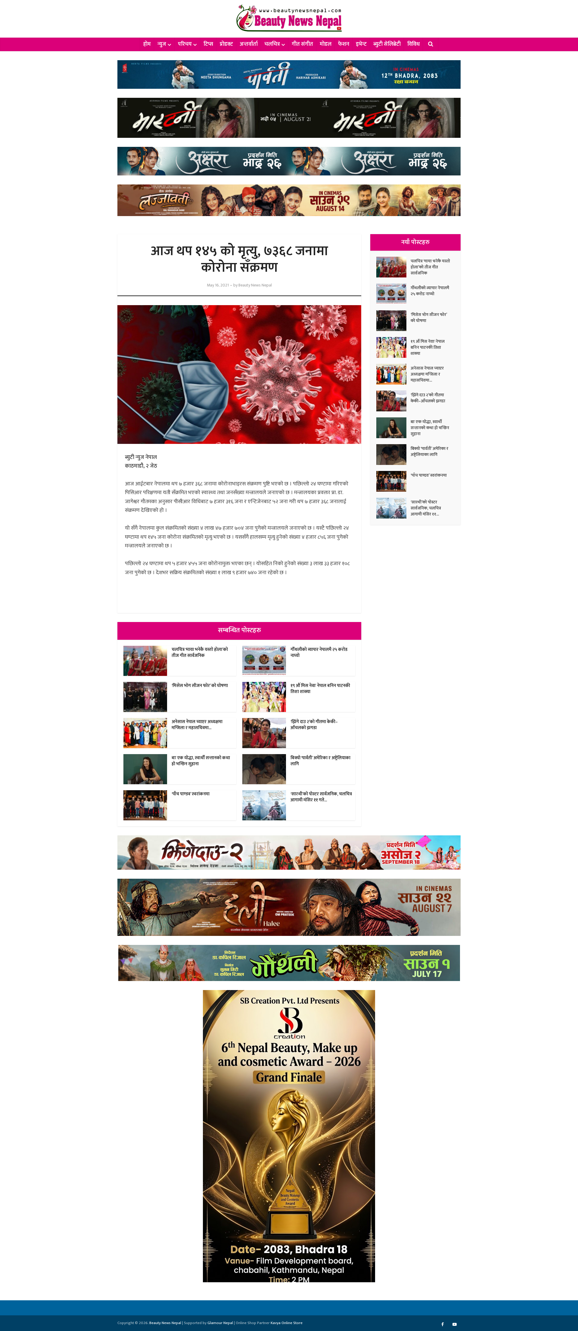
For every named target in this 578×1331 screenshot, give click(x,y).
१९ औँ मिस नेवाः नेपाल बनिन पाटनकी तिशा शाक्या (320, 688)
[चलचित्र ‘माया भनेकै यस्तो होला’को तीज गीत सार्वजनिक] (393, 267)
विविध (413, 44)
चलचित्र (272, 44)
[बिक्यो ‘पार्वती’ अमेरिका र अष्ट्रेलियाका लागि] (393, 454)
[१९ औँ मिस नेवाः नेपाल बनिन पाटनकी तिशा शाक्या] (393, 347)
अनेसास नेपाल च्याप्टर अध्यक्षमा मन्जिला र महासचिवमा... (197, 725)
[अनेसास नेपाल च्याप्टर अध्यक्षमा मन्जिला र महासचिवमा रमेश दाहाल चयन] (393, 374)
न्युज (161, 44)
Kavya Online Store (287, 1323)
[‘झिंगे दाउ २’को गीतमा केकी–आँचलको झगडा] (393, 401)
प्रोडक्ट (226, 44)
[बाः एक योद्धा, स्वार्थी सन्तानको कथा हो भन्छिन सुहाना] (393, 427)
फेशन (343, 44)
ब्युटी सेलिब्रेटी (387, 44)
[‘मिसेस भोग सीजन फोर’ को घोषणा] (393, 320)
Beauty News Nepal (255, 285)
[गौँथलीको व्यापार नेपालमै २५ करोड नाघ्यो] (393, 293)
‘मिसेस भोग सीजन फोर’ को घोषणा (200, 685)
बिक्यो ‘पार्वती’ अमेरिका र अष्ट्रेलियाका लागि (320, 761)
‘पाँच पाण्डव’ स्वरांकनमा (191, 794)
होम (147, 44)
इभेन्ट (361, 44)
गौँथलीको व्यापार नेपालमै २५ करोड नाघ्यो (319, 652)
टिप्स (208, 44)
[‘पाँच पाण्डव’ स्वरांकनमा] (393, 481)
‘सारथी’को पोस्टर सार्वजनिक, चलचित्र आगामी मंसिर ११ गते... (321, 797)
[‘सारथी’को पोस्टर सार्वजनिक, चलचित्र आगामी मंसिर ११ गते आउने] (393, 508)
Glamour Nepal (220, 1323)
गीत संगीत (302, 44)
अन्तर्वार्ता (249, 44)
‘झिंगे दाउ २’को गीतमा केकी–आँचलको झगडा (314, 725)
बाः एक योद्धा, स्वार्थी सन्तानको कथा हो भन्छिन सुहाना (201, 761)
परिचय (185, 44)
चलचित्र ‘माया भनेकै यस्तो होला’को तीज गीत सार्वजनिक (200, 652)
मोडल (325, 44)
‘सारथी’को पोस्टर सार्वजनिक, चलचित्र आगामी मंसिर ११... (426, 508)
